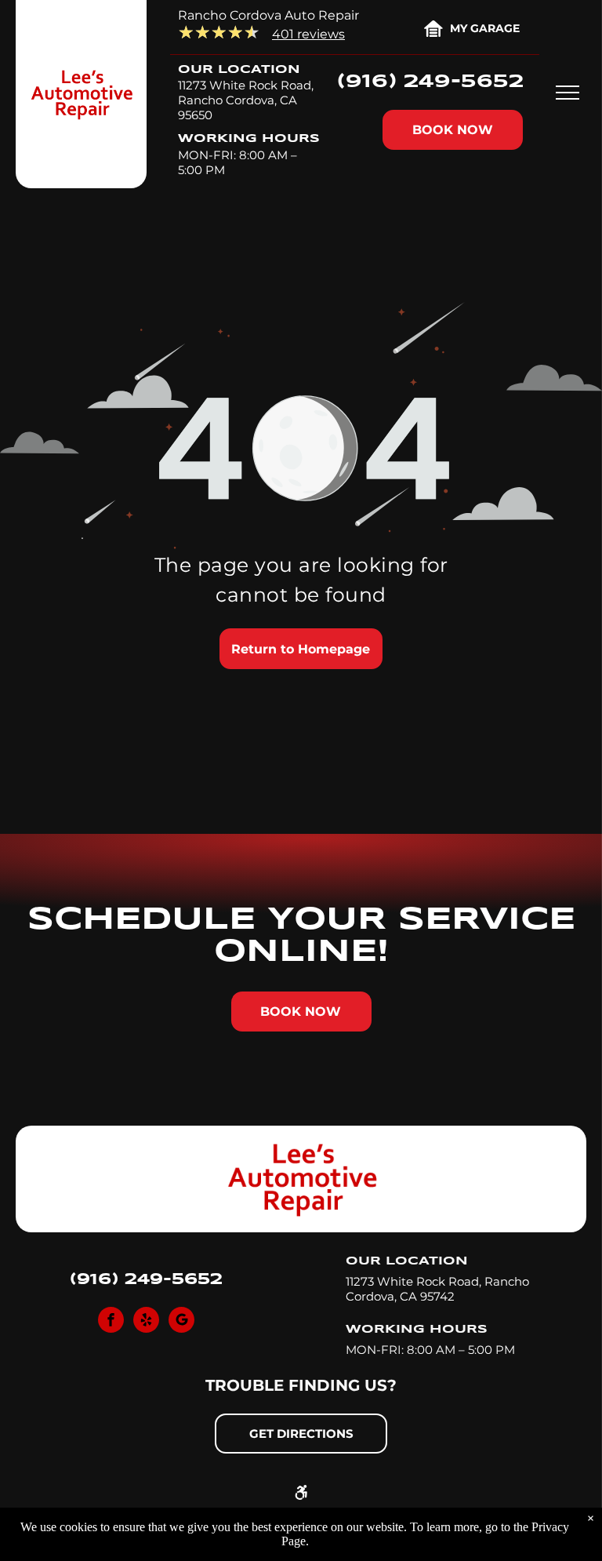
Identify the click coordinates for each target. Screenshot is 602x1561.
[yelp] (146, 1322)
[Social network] (181, 1322)
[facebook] (111, 1322)
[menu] (567, 92)
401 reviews (308, 34)
